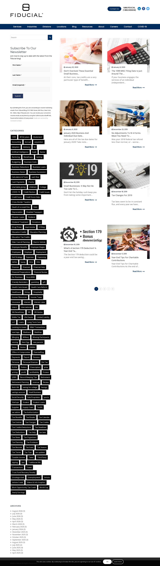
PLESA (14, 367)
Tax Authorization (31, 412)
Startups (15, 402)
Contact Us (114, 9)
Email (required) (19, 85)
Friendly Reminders (20, 282)
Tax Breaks (30, 417)
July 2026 (16, 513)
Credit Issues (44, 192)
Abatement (37, 137)
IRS (29, 312)
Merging (15, 337)
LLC (13, 322)
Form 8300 (30, 277)
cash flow (35, 177)
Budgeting (16, 162)
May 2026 (16, 519)
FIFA (38, 262)
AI (34, 147)
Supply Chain (28, 407)
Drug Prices (17, 227)
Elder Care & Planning (21, 242)
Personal (15, 362)
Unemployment (34, 477)
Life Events (28, 317)
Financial (26, 267)
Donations (36, 222)
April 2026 (16, 521)
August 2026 (17, 511)
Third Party (41, 457)
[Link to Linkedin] (139, 8)
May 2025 (16, 550)
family (23, 262)
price (46, 367)
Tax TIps (28, 452)
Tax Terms (16, 452)
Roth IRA (15, 387)
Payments (16, 357)
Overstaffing (39, 352)
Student (26, 402)
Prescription (35, 367)
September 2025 (19, 540)
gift (44, 282)
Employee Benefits (19, 247)
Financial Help (39, 267)
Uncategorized (18, 477)
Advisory (26, 147)
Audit (34, 152)
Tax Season (42, 447)
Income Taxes (36, 297)
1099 (14, 137)
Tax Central (16, 422)
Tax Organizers (30, 437)
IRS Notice (38, 312)
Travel (29, 467)
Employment (41, 252)
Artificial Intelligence (20, 152)
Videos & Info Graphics (36, 482)
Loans (21, 322)
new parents (38, 342)
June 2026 (16, 516)
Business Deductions (20, 167)
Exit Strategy (17, 257)
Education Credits (19, 232)
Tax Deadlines (40, 427)
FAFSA (14, 262)
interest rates (39, 302)
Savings (44, 387)
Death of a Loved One (21, 207)
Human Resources (19, 297)
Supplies (15, 407)
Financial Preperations (21, 272)
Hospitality (37, 292)
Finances (15, 267)
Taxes (31, 457)
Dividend (31, 217)
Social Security (18, 397)
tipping (15, 462)
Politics (24, 367)
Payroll (26, 357)
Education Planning (38, 232)
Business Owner (18, 172)
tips (23, 462)
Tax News (16, 437)
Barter (42, 152)
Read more (89, 85)
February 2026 (18, 527)
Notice (23, 347)
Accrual (28, 142)
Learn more (118, 562)
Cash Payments (18, 182)
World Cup (44, 487)
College (43, 187)
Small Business (35, 392)
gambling (35, 282)
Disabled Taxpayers (34, 212)
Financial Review (40, 272)
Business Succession (37, 172)
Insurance (16, 302)
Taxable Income (18, 457)
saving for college (30, 387)
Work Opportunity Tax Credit (24, 487)
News (14, 347)
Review (46, 382)
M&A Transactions (37, 327)
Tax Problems (32, 442)
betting (39, 157)
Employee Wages (38, 247)
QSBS (14, 377)
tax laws (42, 432)
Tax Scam (29, 447)
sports (46, 397)
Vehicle (47, 477)
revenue (36, 382)
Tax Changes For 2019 (122, 195)
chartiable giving (19, 187)
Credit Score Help (33, 197)
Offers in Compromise (21, 352)
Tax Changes (30, 422)
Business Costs (30, 162)
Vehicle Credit (17, 482)
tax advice (16, 412)
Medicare (27, 332)
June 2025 (16, 547)
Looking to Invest (19, 327)
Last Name (17, 75)
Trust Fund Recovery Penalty (23, 472)
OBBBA (32, 347)
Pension (36, 357)
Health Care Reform (39, 287)
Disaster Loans (18, 217)
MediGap (38, 332)
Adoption (15, 147)
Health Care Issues (19, 287)
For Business (17, 277)
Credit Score (17, 197)
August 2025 (17, 542)
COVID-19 (16, 192)
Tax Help (32, 432)
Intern (14, 307)
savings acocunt (18, 392)
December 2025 (18, 532)
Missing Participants (41, 337)
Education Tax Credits (21, 237)
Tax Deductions (18, 432)
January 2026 (17, 529)
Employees (16, 252)
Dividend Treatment (20, 222)
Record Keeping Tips (28, 377)
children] (32, 187)
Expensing (41, 257)
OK (107, 562)
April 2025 (16, 553)
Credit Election (29, 192)
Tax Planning (17, 442)
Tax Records (17, 447)
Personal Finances (30, 362)
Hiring (27, 292)
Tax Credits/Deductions (21, 427)
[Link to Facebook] (143, 8)
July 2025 (16, 545)
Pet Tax (44, 362)
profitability (34, 372)
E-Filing (42, 227)
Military (26, 337)
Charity (31, 182)
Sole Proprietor (33, 397)
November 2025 (18, 534)
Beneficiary (28, 157)
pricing (15, 372)
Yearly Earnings (18, 492)
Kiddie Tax (16, 317)
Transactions (17, 467)
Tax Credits (44, 422)
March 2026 (17, 524)
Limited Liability (43, 317)
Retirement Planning (20, 382)
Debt (35, 207)
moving (15, 342)
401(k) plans (24, 137)
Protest (46, 372)
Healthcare (16, 292)
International (26, 307)
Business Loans (39, 167)
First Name (17, 65)
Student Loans (39, 402)
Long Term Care (34, 322)
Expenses (30, 257)
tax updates (40, 452)
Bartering (16, 157)
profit (23, 372)
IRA (36, 307)
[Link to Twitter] (148, 8)
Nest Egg (25, 342)
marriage (15, 332)
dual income (30, 227)
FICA (31, 262)
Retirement (45, 377)
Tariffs (39, 407)
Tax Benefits (17, 417)
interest (27, 302)
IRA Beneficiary (18, 312)
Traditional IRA (34, 462)
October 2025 (17, 537)
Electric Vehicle (39, 242)
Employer (28, 252)
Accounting (16, 142)
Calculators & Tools (20, 177)
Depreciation (17, 212)
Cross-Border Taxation (21, 202)
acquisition (38, 142)
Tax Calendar (44, 417)
